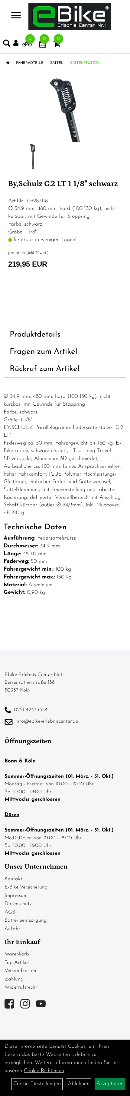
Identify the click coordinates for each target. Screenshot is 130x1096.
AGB (10, 912)
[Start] (7, 63)
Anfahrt (13, 928)
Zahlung (14, 979)
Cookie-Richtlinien (44, 1071)
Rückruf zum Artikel (45, 369)
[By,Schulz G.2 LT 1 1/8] (32, 156)
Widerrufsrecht (21, 987)
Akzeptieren (110, 1084)
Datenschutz (18, 903)
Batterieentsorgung (26, 920)
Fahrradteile (30, 63)
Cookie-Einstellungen (37, 1084)
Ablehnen (78, 1084)
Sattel (56, 63)
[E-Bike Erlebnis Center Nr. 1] (69, 16)
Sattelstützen (85, 63)
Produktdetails (35, 335)
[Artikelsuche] (6, 44)
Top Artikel (17, 962)
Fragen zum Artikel (43, 352)
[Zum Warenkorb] (57, 45)
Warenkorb (17, 954)
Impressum (16, 895)
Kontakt (13, 879)
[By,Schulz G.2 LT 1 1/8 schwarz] (65, 110)
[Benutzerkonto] (17, 43)
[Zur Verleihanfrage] (27, 45)
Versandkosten (20, 970)
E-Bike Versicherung (26, 887)
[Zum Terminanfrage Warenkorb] (42, 45)
